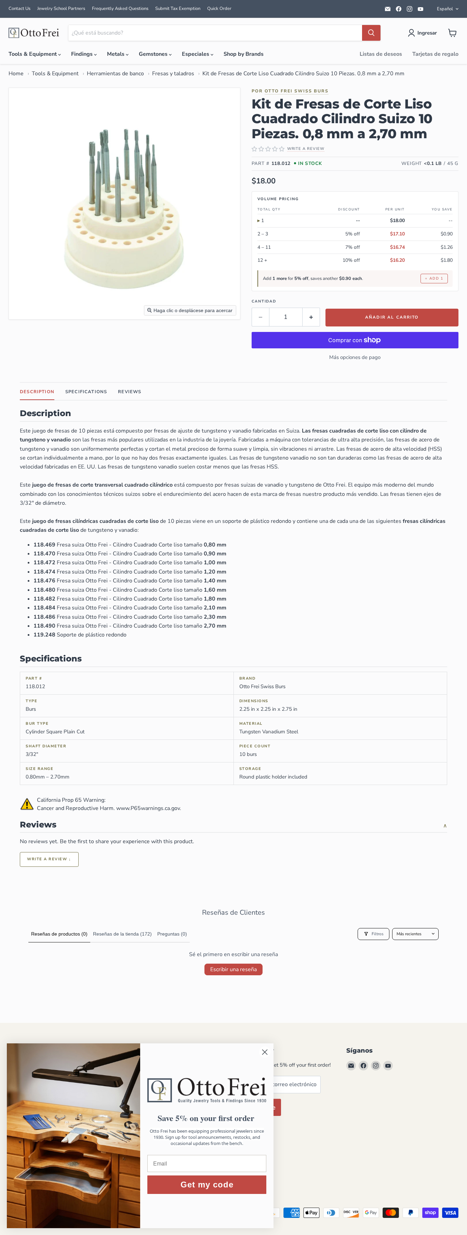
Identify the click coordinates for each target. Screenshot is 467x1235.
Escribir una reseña (233, 969)
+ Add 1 (434, 278)
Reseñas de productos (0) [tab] (59, 934)
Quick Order (219, 8)
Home (16, 73)
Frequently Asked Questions (120, 8)
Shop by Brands (244, 54)
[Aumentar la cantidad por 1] (311, 317)
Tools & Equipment (33, 54)
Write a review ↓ (49, 859)
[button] (424, 33)
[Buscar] (371, 33)
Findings (82, 54)
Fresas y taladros (173, 73)
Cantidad (264, 301)
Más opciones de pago (355, 357)
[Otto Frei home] (34, 33)
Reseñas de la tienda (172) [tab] (122, 934)
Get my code (207, 1184)
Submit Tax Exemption (177, 8)
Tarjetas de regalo (435, 54)
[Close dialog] (265, 1052)
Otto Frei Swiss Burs (297, 91)
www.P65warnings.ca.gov (148, 808)
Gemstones (154, 54)
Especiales (196, 54)
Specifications (86, 392)
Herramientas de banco (115, 73)
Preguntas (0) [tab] (172, 934)
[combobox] (215, 33)
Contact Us (19, 8)
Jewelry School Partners (61, 8)
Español (445, 9)
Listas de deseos (381, 54)
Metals (116, 54)
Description (37, 392)
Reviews (129, 392)
